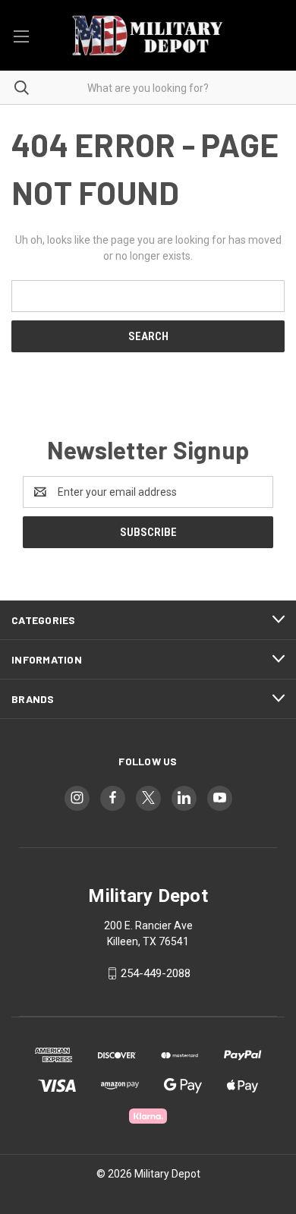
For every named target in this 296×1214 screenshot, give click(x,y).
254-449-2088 (156, 973)
